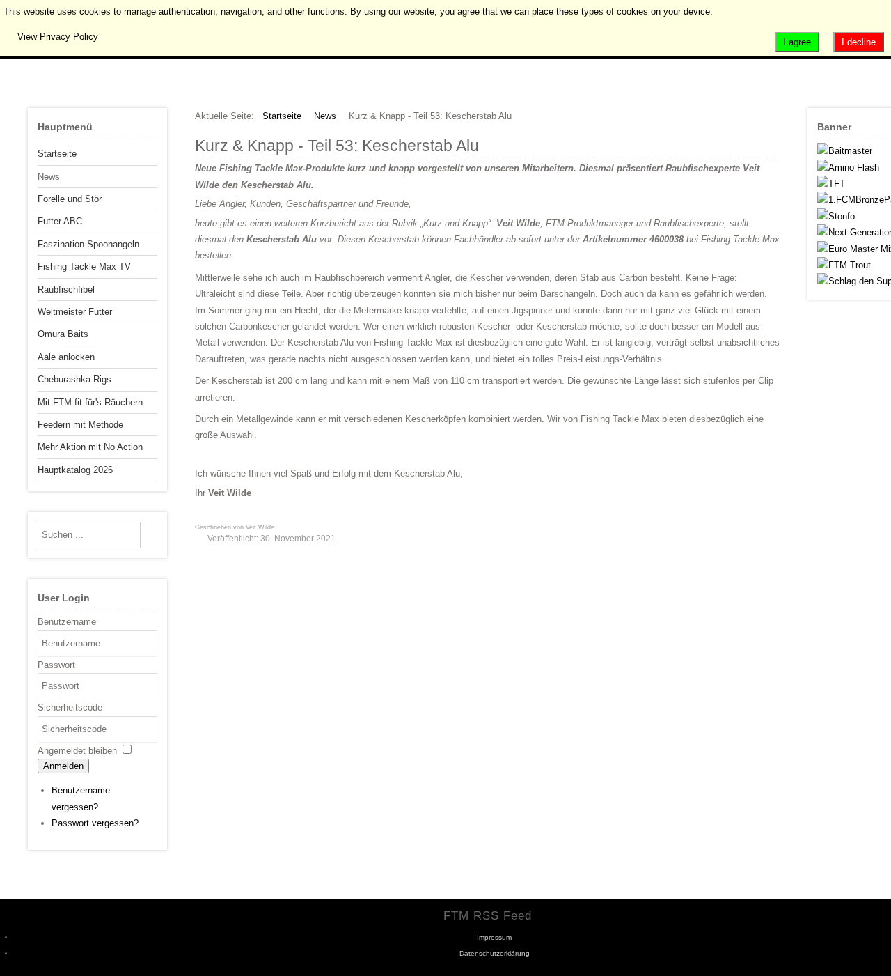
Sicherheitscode (70, 707)
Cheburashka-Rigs (74, 379)
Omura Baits (63, 334)
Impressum (494, 937)
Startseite (57, 153)
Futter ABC (60, 221)
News (49, 176)
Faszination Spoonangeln (88, 244)
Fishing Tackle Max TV (84, 266)
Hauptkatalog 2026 (75, 470)
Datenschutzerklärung (494, 953)
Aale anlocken (66, 357)
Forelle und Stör (70, 199)
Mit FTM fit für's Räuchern (90, 402)
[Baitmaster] (844, 151)
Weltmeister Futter (75, 312)
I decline (859, 42)
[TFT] (831, 183)
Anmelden (63, 766)
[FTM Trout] (844, 265)
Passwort (56, 665)
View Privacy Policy (57, 36)
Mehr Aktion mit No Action (90, 447)
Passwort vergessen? (95, 823)
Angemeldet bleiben (77, 750)
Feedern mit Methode (80, 424)
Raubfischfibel (66, 289)
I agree (797, 42)
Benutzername (67, 622)
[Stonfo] (836, 216)
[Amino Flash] (848, 167)
